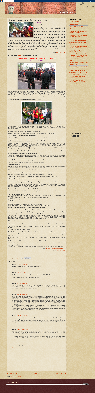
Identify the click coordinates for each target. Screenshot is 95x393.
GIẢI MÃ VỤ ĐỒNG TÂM (74, 21)
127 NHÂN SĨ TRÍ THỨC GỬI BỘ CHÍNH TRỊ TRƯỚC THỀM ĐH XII (78, 36)
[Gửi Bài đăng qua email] (22, 258)
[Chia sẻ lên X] (27, 258)
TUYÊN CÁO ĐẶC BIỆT (74, 84)
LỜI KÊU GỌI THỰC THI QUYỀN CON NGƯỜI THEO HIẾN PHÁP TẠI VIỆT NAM (78, 67)
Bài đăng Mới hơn (12, 373)
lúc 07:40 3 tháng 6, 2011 (22, 283)
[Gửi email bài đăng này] (24, 258)
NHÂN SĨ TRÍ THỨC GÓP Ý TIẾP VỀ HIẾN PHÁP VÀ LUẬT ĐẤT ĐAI (77, 51)
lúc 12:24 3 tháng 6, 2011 (22, 294)
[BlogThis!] (26, 258)
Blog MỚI (20, 55)
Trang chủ (37, 373)
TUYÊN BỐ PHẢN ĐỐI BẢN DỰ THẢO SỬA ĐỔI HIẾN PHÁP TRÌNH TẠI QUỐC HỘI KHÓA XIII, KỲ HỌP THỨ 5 (78, 55)
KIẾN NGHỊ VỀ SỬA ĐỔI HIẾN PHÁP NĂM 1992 (77, 60)
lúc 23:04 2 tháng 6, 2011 (22, 272)
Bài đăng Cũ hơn (61, 373)
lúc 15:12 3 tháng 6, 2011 (20, 344)
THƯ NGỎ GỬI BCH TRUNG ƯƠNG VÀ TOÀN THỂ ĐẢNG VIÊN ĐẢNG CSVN (78, 40)
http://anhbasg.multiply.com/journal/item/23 (55, 248)
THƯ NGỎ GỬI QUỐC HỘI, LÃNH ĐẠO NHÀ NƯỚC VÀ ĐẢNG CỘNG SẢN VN (78, 73)
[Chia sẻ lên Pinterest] (30, 258)
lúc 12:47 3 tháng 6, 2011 (22, 329)
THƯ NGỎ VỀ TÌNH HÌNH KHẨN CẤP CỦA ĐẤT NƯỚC (77, 43)
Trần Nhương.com (60, 52)
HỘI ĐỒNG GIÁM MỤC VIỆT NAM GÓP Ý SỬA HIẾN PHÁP (78, 63)
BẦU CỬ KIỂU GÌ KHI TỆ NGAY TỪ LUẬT (78, 29)
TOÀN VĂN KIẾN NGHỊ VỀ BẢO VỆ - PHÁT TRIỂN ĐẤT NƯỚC (77, 77)
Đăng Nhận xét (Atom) (16, 376)
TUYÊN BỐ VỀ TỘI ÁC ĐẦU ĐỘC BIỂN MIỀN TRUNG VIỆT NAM (78, 32)
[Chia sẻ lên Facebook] (28, 258)
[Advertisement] (80, 108)
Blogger (50, 390)
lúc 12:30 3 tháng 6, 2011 (22, 315)
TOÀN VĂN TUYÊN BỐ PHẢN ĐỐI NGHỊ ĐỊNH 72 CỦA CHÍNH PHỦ (78, 47)
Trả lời (13, 268)
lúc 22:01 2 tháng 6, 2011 (22, 264)
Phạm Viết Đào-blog (60, 250)
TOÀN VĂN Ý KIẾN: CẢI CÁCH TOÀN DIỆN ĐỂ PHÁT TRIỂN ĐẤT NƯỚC (77, 81)
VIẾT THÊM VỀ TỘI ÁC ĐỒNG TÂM (77, 26)
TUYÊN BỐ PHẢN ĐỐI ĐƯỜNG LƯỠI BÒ (78, 70)
